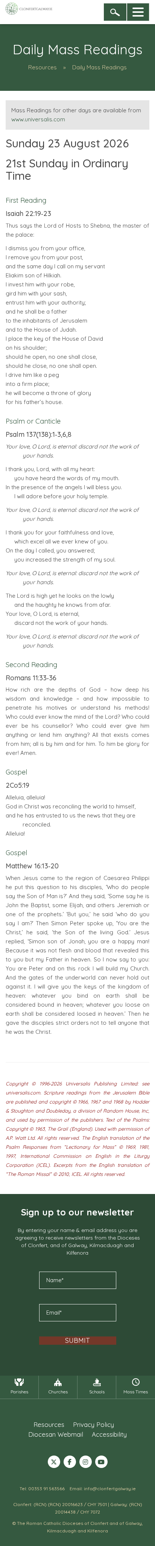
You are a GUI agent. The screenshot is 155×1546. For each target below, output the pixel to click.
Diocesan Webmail (55, 1434)
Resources (42, 67)
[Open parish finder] (115, 12)
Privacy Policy (93, 1424)
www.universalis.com (38, 119)
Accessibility (109, 1434)
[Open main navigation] (138, 12)
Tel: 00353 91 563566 (42, 1488)
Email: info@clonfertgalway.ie (103, 1488)
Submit (77, 1340)
